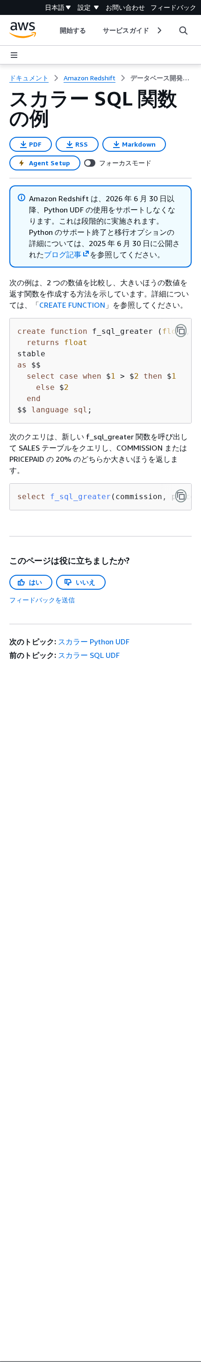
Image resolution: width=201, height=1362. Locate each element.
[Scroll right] (159, 30)
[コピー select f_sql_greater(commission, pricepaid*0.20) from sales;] (181, 495)
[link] (161, 78)
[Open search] (183, 30)
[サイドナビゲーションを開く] (14, 55)
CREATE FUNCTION (72, 305)
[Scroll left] (53, 30)
